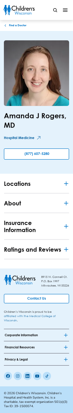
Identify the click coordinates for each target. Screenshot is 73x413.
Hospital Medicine (19, 138)
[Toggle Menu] (65, 10)
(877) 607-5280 (37, 154)
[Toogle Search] (55, 10)
